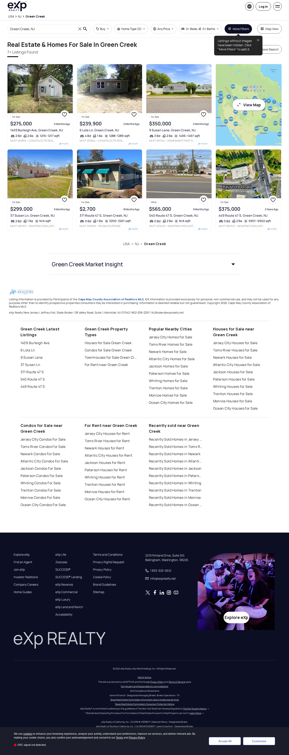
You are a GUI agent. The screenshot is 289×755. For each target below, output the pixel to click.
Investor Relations (26, 577)
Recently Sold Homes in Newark (175, 454)
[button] (144, 264)
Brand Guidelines (104, 584)
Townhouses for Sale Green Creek (111, 357)
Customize (259, 741)
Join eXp (19, 569)
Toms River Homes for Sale (171, 344)
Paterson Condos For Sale (42, 475)
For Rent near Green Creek (106, 364)
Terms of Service (177, 681)
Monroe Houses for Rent (104, 491)
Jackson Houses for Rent (105, 462)
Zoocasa (61, 562)
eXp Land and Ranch (69, 606)
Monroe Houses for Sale (232, 401)
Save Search (270, 49)
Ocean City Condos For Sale (43, 504)
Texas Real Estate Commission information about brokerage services (144, 699)
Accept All (224, 741)
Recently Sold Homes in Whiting (175, 483)
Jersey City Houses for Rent (107, 433)
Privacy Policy (102, 569)
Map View (272, 29)
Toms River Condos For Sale (43, 446)
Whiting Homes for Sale (168, 380)
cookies (27, 733)
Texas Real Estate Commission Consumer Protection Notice (144, 704)
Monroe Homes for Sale (168, 395)
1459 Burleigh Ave (35, 342)
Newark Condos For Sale (40, 454)
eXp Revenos (64, 584)
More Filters (241, 29)
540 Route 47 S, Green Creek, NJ (173, 215)
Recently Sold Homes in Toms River (175, 446)
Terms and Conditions (107, 554)
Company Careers (26, 584)
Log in (263, 6)
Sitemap (98, 592)
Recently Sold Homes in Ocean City (175, 504)
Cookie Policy (102, 577)
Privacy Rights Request (108, 562)
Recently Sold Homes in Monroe (175, 497)
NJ (137, 243)
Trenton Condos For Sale (41, 490)
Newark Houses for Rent (104, 448)
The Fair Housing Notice (194, 708)
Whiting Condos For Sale (41, 483)
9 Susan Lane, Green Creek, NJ (172, 130)
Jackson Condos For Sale (41, 468)
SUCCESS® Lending (68, 577)
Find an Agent (23, 562)
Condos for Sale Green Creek (108, 350)
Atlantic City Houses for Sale (236, 364)
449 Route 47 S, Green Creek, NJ (243, 215)
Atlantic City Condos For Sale (44, 461)
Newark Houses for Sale (232, 357)
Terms (119, 737)
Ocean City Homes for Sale (171, 402)
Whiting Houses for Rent (105, 477)
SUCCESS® (63, 569)
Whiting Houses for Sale (233, 386)
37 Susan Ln (30, 364)
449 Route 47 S (33, 386)
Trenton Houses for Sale (233, 393)
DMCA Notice (144, 677)
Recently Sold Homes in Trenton (175, 490)
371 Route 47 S (32, 372)
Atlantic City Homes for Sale (172, 359)
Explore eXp (22, 554)
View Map (252, 104)
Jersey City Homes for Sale (170, 337)
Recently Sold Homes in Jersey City (175, 439)
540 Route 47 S (33, 379)
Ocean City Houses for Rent (107, 499)
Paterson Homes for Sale (169, 373)
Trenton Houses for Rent (105, 484)
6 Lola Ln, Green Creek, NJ (99, 130)
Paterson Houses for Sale (234, 379)
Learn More (195, 713)
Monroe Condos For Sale (40, 497)
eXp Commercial (66, 592)
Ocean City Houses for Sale (235, 408)
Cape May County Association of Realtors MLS (111, 299)
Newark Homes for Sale (168, 351)
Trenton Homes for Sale (168, 388)
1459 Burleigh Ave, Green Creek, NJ (36, 130)
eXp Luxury (62, 599)
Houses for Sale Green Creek (108, 342)
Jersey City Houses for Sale (235, 342)
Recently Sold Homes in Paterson (175, 475)
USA (126, 243)
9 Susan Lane (32, 357)
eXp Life (60, 554)
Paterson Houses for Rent (106, 470)
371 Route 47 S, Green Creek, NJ (103, 215)
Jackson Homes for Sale (168, 366)
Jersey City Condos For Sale (43, 439)
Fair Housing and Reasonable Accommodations (144, 686)
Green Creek (155, 243)
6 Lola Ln (28, 350)
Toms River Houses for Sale (235, 350)
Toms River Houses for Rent (107, 440)
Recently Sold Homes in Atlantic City (175, 461)
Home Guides (23, 592)
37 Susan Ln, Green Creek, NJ (32, 215)
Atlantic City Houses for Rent (108, 455)
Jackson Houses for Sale (233, 372)
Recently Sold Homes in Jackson (175, 468)
